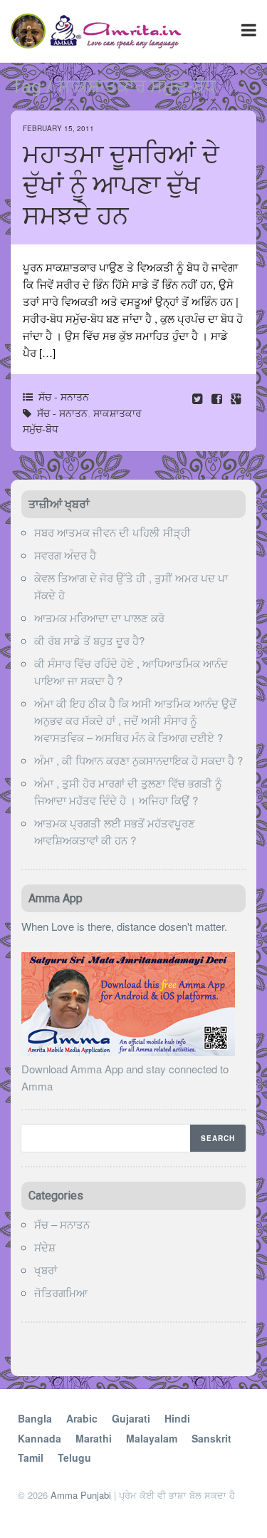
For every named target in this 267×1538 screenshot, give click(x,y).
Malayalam (151, 1438)
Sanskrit (211, 1438)
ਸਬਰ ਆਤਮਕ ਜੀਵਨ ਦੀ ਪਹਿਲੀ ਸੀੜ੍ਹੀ (112, 532)
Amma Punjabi (81, 1495)
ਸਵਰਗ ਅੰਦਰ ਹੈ (65, 554)
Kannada (39, 1438)
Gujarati (131, 1418)
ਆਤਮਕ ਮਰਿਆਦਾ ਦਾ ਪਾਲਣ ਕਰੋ (99, 617)
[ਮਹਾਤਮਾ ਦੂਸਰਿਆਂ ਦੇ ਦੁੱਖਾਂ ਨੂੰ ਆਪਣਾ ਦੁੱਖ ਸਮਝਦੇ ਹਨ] (218, 398)
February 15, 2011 (58, 128)
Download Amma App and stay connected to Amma (125, 1077)
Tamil (30, 1457)
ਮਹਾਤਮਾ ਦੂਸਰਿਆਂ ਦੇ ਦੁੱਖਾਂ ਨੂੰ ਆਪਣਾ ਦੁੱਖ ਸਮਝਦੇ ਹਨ (121, 185)
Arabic (82, 1418)
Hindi (177, 1418)
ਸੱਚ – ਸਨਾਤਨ (62, 1224)
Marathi (93, 1438)
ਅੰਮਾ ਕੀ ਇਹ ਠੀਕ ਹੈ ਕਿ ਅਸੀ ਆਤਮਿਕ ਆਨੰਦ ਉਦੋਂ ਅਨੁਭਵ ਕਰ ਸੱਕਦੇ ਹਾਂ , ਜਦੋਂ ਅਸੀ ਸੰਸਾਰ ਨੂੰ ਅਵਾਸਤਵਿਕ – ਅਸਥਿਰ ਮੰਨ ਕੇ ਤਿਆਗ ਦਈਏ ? (135, 720)
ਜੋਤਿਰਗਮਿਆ (61, 1292)
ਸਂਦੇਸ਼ (45, 1246)
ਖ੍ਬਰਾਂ (45, 1269)
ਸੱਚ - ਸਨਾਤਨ (63, 396)
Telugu (74, 1457)
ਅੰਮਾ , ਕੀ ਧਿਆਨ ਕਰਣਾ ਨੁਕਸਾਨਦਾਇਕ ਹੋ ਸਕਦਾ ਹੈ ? (138, 760)
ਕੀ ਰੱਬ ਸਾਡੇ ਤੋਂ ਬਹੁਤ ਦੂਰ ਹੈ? (89, 640)
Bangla (35, 1418)
